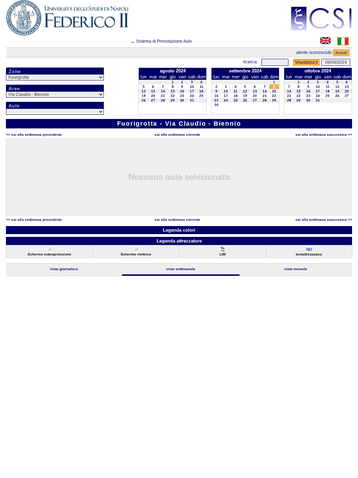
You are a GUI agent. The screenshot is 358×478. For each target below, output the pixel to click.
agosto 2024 (173, 70)
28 (163, 100)
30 (182, 100)
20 (153, 96)
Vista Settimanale (180, 269)
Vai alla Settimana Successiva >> (323, 134)
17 (192, 91)
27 (153, 100)
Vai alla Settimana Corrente (177, 134)
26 (144, 100)
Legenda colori (179, 230)
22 (173, 96)
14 (163, 91)
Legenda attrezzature (179, 241)
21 (163, 96)
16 (182, 91)
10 (192, 87)
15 (173, 91)
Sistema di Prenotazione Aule (164, 41)
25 (201, 96)
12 (144, 91)
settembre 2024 (245, 70)
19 (144, 96)
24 (192, 96)
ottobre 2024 (318, 70)
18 (201, 91)
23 (182, 96)
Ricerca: (250, 61)
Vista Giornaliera (64, 269)
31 (192, 100)
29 (173, 100)
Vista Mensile (295, 269)
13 (153, 91)
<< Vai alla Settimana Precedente (34, 134)
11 (201, 87)
